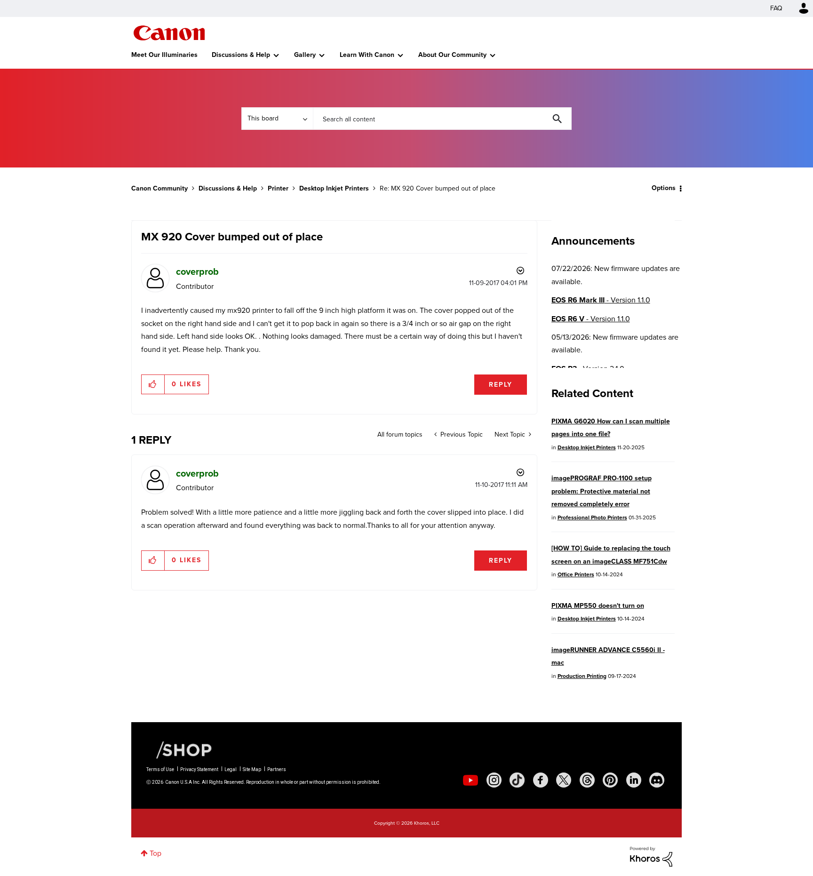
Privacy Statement (199, 769)
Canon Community (169, 33)
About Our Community (452, 55)
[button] (153, 384)
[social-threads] (587, 780)
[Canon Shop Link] (179, 749)
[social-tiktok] (517, 780)
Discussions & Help (241, 55)
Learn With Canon (367, 55)
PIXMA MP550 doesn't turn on (597, 606)
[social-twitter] (563, 780)
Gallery (305, 55)
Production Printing (582, 676)
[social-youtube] (470, 780)
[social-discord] (656, 780)
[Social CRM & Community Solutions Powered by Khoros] (651, 856)
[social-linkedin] (633, 780)
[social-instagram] (494, 780)
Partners (276, 769)
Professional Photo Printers (592, 517)
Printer (278, 188)
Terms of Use (160, 769)
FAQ (776, 8)
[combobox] (442, 118)
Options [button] (664, 188)
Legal (230, 769)
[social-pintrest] (610, 780)
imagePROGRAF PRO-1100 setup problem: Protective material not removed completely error (601, 491)
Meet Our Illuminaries (164, 55)
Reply (500, 385)
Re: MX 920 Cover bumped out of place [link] (437, 188)
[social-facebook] (540, 780)
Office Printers (576, 574)
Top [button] (155, 853)
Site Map (252, 769)
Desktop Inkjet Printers (334, 188)
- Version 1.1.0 (600, 300)
